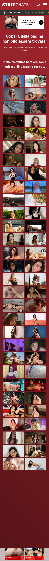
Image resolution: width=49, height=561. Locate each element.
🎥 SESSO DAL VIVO (34, 12)
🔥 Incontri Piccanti (12, 12)
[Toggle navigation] (45, 4)
